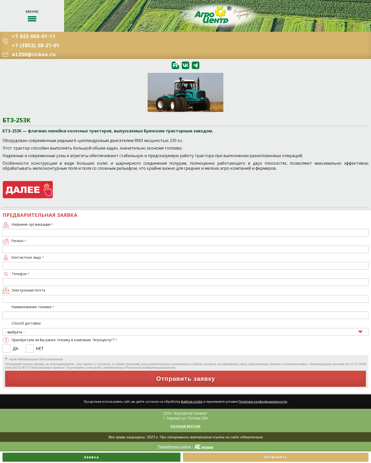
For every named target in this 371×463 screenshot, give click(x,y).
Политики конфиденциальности (262, 401)
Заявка (91, 457)
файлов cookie (192, 401)
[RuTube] (175, 65)
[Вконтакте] (185, 65)
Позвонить (275, 457)
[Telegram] (195, 65)
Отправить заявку (185, 378)
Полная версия (186, 426)
